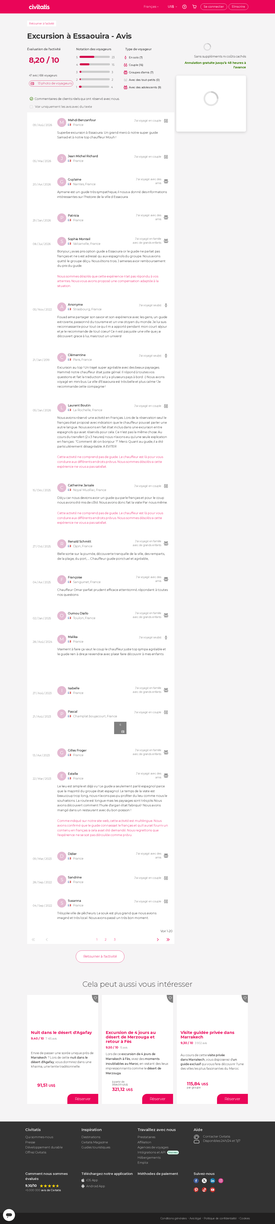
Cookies (244, 1218)
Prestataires (146, 1137)
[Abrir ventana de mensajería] (9, 1215)
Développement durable (43, 1147)
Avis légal (195, 1218)
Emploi (143, 1162)
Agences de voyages (153, 1147)
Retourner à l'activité (41, 23)
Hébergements (149, 1157)
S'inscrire (238, 6)
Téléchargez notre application (107, 1174)
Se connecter (214, 6)
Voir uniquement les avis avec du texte (63, 106)
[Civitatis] (39, 6)
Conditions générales (173, 1218)
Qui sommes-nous (39, 1137)
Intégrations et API (152, 1152)
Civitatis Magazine (94, 1142)
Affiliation (144, 1142)
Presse (30, 1142)
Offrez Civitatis (35, 1152)
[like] (95, 999)
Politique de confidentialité (220, 1218)
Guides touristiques (95, 1147)
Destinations (90, 1137)
